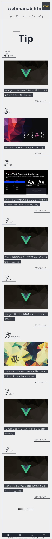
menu (46, 6)
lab (24, 16)
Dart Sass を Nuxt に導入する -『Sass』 (24, 147)
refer (32, 16)
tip (10, 16)
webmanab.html (26, 8)
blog (41, 16)
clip (17, 16)
